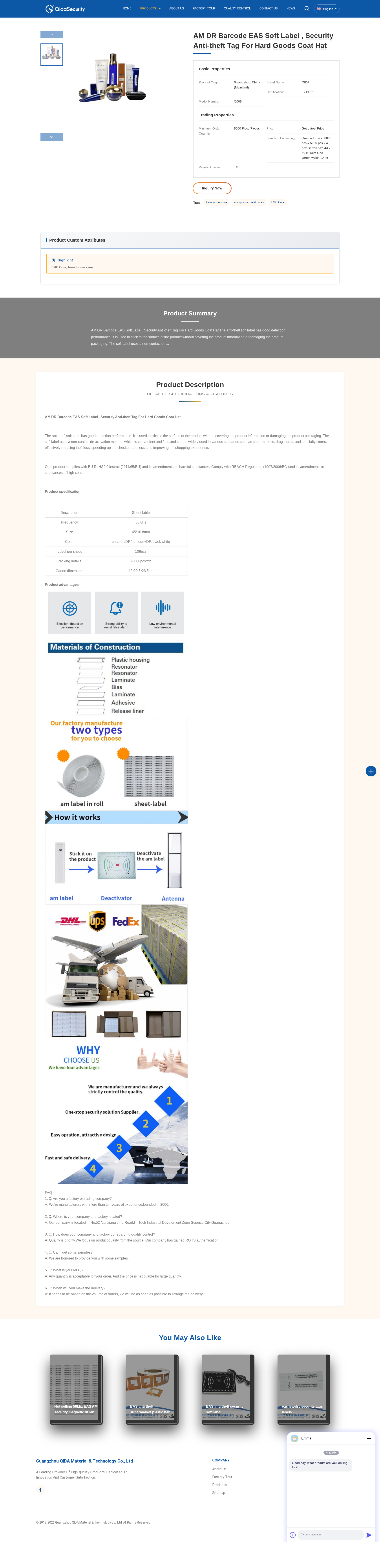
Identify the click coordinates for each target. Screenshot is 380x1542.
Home (127, 8)
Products (148, 8)
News (291, 8)
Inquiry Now (212, 188)
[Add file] (293, 1535)
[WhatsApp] (375, 785)
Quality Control (237, 8)
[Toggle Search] (307, 9)
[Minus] (369, 1438)
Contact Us (268, 8)
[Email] (375, 776)
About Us (176, 8)
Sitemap (218, 1493)
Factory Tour (204, 8)
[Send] (369, 1535)
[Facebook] (375, 766)
